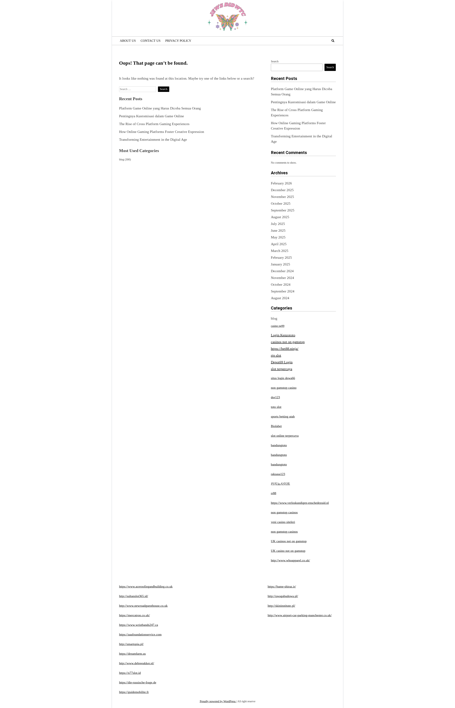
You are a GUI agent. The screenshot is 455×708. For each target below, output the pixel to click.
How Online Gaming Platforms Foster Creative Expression (161, 132)
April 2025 (279, 244)
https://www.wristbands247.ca (138, 625)
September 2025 (282, 210)
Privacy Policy (178, 40)
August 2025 (280, 217)
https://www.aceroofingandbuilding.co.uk (146, 586)
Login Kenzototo (283, 335)
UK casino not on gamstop (288, 551)
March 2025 (279, 251)
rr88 (273, 493)
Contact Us (150, 40)
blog (121, 159)
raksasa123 (278, 474)
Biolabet (276, 426)
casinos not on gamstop (288, 342)
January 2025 (280, 264)
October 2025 (280, 203)
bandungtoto (279, 445)
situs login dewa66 (283, 378)
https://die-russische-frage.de (137, 682)
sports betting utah (283, 416)
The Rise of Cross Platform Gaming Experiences (154, 124)
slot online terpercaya (285, 435)
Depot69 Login (282, 362)
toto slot (276, 407)
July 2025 (278, 224)
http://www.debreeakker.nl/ (136, 663)
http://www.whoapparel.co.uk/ (290, 560)
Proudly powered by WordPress (218, 701)
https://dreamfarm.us (132, 653)
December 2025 (282, 190)
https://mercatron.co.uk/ (134, 615)
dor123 (275, 397)
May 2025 (278, 237)
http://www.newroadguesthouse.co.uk (143, 605)
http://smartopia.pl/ (131, 644)
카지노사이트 (280, 483)
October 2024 (280, 284)
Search (275, 61)
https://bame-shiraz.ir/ (282, 586)
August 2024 (280, 298)
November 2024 (282, 278)
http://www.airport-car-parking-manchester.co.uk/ (300, 615)
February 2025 (281, 257)
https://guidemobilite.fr (134, 692)
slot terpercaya (281, 369)
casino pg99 (277, 325)
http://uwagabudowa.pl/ (283, 596)
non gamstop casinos (284, 512)
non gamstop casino (283, 387)
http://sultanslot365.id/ (133, 596)
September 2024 (282, 291)
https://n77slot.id (130, 673)
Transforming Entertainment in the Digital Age (153, 139)
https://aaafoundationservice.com (140, 634)
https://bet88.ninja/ (284, 349)
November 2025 (282, 197)
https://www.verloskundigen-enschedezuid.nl (300, 503)
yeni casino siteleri (283, 522)
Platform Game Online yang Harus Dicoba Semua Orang (160, 108)
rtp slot (276, 355)
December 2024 (282, 271)
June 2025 (278, 230)
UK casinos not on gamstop (289, 541)
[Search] (332, 40)
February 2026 (281, 183)
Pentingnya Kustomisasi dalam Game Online (151, 116)
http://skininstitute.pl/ (281, 605)
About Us (128, 40)
